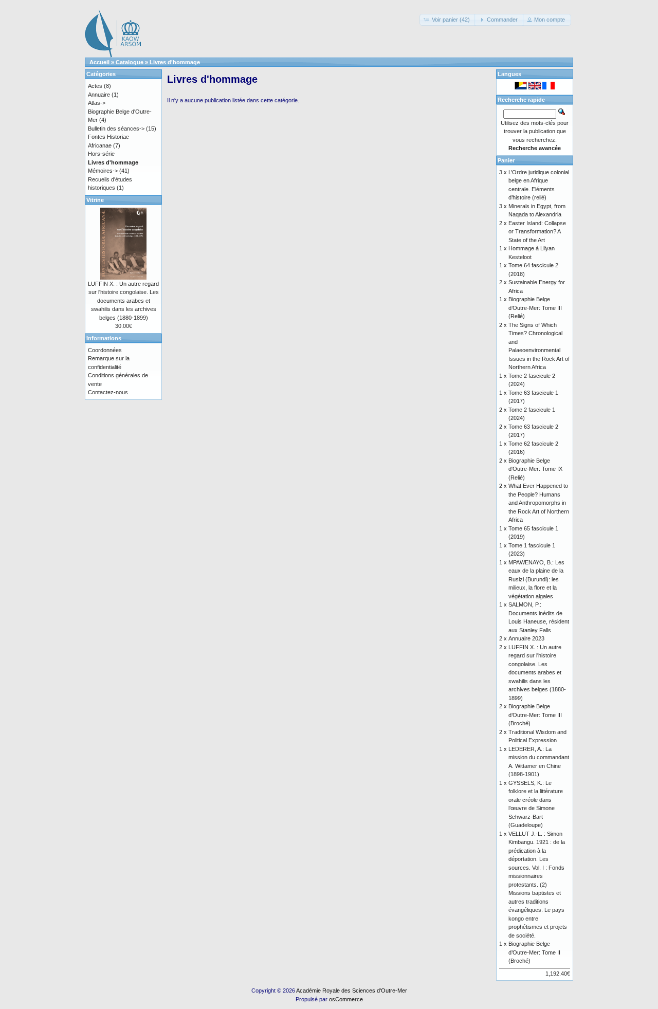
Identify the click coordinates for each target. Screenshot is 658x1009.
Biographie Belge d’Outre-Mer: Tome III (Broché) (535, 714)
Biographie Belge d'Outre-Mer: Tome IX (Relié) (535, 469)
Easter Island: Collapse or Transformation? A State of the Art (537, 231)
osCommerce (346, 999)
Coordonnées (105, 350)
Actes (95, 86)
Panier (506, 160)
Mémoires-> (103, 171)
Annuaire (99, 94)
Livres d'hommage (175, 62)
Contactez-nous (108, 392)
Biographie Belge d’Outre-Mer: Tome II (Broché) (534, 952)
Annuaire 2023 (526, 638)
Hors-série (101, 154)
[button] (447, 20)
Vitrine (95, 200)
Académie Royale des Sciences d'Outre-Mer (351, 990)
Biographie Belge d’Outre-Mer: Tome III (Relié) (535, 307)
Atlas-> (96, 103)
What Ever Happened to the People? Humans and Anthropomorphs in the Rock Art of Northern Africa (538, 503)
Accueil (99, 62)
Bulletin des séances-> (116, 128)
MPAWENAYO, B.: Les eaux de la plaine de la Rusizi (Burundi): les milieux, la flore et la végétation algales (536, 579)
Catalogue (129, 62)
